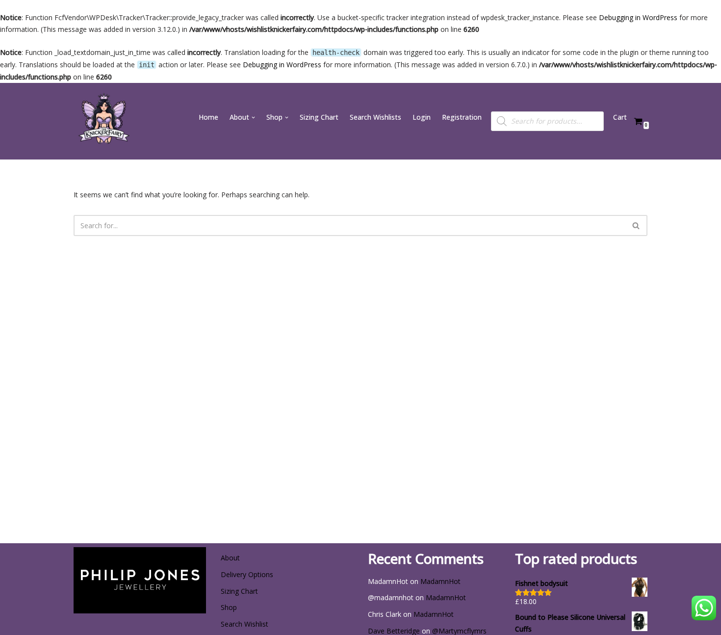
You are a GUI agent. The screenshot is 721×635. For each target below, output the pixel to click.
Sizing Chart (319, 117)
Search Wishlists (375, 117)
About (230, 557)
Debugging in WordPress (638, 17)
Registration (462, 117)
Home (208, 117)
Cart (620, 117)
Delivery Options (247, 574)
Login (421, 117)
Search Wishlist (244, 624)
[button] (253, 117)
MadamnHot (440, 581)
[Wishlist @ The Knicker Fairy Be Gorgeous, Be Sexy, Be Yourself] (103, 121)
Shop (229, 607)
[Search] (636, 225)
